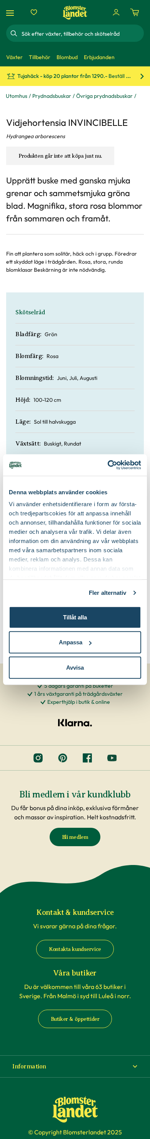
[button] (75, 1066)
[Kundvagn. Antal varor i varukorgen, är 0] (134, 12)
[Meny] (11, 12)
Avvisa (75, 667)
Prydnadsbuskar (51, 95)
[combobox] (82, 33)
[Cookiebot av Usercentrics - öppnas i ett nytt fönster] (108, 465)
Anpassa (70, 642)
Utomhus (16, 95)
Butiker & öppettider (75, 1019)
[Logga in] (116, 12)
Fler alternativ (108, 592)
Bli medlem (75, 837)
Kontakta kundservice (75, 949)
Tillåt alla (75, 617)
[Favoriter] (34, 12)
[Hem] (75, 12)
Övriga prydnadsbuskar (104, 95)
